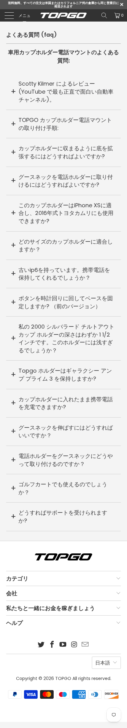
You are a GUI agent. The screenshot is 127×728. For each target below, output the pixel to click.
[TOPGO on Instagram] (74, 645)
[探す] (104, 15)
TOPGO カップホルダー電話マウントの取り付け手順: (65, 124)
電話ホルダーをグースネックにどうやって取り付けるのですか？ (65, 460)
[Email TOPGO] (85, 645)
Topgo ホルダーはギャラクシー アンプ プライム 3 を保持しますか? (65, 374)
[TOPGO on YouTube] (63, 645)
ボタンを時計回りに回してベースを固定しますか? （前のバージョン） (65, 302)
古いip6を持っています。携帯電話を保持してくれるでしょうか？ (64, 274)
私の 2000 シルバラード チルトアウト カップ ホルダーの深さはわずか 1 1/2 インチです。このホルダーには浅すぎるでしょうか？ (66, 338)
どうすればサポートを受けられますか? (62, 516)
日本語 (102, 662)
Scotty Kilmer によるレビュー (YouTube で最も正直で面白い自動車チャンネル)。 (65, 91)
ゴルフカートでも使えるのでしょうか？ (62, 488)
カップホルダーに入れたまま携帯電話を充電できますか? (65, 403)
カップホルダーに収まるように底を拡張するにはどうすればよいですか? (65, 152)
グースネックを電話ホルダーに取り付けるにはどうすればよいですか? (65, 181)
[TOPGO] (63, 15)
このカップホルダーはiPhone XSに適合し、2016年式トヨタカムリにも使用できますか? (65, 213)
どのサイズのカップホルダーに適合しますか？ (65, 245)
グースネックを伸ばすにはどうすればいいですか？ (65, 431)
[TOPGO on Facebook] (52, 645)
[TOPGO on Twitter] (41, 645)
